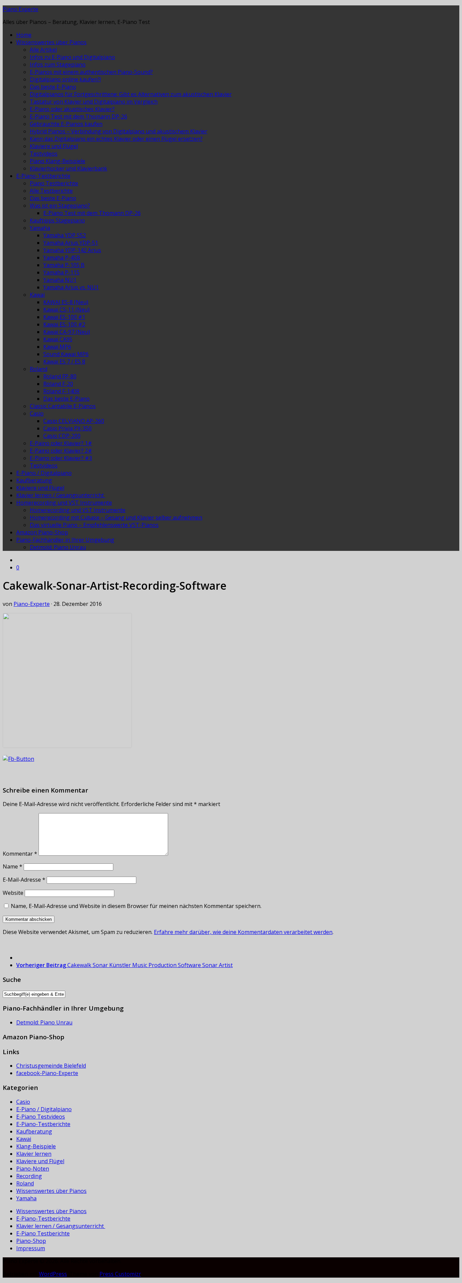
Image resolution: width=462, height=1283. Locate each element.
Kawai (37, 294)
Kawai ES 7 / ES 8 (64, 361)
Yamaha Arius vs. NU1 (71, 287)
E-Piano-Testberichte (43, 176)
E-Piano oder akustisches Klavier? (72, 109)
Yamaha (40, 228)
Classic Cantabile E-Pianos (63, 406)
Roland (38, 369)
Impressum (30, 1248)
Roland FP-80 (59, 376)
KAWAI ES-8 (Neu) (65, 302)
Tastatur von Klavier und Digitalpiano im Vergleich (94, 101)
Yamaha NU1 (59, 280)
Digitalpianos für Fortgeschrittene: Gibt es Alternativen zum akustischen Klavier (131, 94)
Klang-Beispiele (36, 1146)
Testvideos (43, 153)
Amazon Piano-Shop (42, 532)
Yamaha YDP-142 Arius (72, 250)
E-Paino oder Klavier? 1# (61, 443)
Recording (29, 1176)
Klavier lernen (33, 1153)
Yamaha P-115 (61, 272)
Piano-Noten (32, 1168)
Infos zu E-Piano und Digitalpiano (72, 57)
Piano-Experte (32, 604)
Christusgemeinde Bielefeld (51, 1065)
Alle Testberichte (51, 190)
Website (13, 893)
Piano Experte (20, 9)
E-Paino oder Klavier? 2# (61, 450)
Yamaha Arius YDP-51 (70, 242)
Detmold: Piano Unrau (58, 547)
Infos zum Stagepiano (58, 64)
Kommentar (20, 853)
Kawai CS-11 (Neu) (66, 309)
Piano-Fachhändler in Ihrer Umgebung (65, 539)
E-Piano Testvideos (40, 1116)
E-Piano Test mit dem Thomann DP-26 (78, 116)
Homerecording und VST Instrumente (64, 502)
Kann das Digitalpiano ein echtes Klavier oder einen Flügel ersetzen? (116, 138)
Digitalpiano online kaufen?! (65, 79)
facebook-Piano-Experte (47, 1073)
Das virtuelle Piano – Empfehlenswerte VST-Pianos (94, 525)
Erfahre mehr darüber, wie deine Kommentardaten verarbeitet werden (243, 932)
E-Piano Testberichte (43, 1233)
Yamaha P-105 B (64, 265)
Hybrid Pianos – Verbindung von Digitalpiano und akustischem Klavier (118, 131)
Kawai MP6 (57, 346)
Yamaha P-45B (61, 257)
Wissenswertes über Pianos (51, 42)
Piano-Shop (31, 1241)
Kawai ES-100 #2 (64, 324)
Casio (37, 413)
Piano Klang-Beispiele (57, 161)
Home (23, 34)
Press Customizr (120, 1274)
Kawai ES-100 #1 (64, 317)
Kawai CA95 (57, 339)
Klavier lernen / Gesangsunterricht (60, 495)
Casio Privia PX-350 (67, 428)
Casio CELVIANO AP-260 (73, 421)
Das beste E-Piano (53, 86)
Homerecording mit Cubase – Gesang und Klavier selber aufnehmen (116, 517)
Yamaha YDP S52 (64, 235)
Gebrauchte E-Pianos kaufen (66, 124)
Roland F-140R (61, 391)
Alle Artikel (43, 49)
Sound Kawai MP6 (66, 354)
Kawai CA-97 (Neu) (66, 332)
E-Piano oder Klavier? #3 (61, 458)
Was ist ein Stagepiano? (60, 205)
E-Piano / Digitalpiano (44, 473)
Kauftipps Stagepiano (57, 220)
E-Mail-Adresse (24, 879)
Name (12, 866)
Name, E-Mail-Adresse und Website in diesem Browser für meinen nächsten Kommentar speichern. (136, 906)
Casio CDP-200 (61, 435)
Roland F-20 (58, 383)
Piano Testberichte (54, 183)
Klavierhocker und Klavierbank (68, 168)
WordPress (53, 1274)
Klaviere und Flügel (54, 146)
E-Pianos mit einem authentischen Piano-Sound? (91, 72)
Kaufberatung (34, 480)
